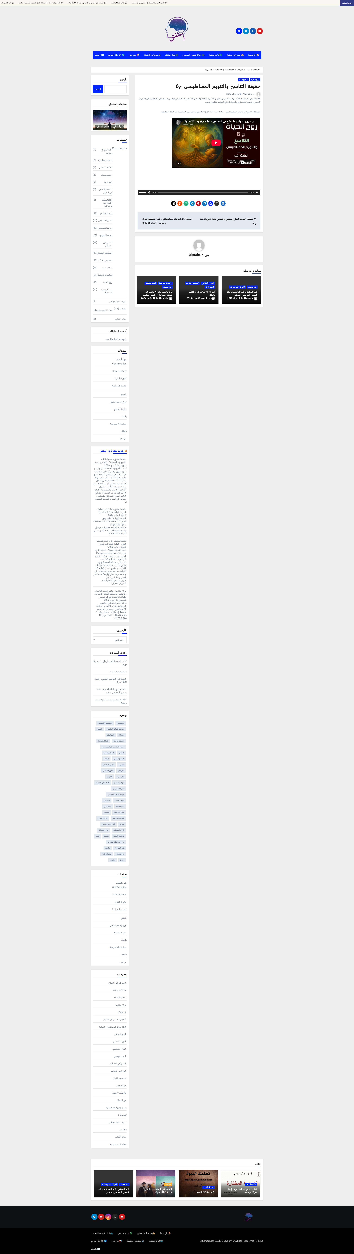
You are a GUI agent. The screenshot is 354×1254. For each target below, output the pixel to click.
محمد (106, 836)
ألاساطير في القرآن (106, 151)
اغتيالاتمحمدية (103, 741)
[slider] (143, 192)
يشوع (122, 860)
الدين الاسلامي (208, 283)
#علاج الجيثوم (224, 102)
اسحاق (121, 735)
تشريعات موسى (118, 789)
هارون (107, 848)
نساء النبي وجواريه (104, 310)
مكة (97, 836)
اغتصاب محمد (118, 741)
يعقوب (112, 860)
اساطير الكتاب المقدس (115, 729)
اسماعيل (110, 735)
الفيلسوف (120, 777)
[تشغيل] (256, 192)
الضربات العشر (108, 765)
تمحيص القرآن (192, 283)
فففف (124, 431)
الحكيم (121, 765)
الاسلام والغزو (109, 753)
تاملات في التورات (102, 783)
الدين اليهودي (105, 235)
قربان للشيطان (118, 830)
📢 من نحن (134, 55)
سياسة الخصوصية (118, 423)
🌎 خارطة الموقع (116, 55)
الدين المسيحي (105, 228)
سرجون (106, 812)
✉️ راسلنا (99, 55)
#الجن (218, 99)
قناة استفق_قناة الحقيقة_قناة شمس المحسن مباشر (116, 3)
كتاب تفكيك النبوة (194, 3)
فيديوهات (243, 79)
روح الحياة (255, 79)
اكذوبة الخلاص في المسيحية (113, 747)
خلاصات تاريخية (105, 275)
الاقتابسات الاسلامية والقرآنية (107, 202)
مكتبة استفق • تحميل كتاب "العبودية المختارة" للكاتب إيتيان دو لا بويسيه (110, 462)
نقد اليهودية (119, 848)
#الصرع (211, 99)
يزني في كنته (106, 854)
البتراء (106, 759)
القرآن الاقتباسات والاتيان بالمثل (35, 3)
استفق (99, 729)
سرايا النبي (107, 806)
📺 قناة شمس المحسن (193, 55)
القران (109, 777)
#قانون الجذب (211, 102)
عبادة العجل (103, 818)
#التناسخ (244, 99)
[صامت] (149, 192)
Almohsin (247, 94)
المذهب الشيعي (104, 253)
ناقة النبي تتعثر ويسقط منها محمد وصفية (71, 3)
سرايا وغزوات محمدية (106, 291)
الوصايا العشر (119, 783)
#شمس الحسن (253, 102)
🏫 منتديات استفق (235, 55)
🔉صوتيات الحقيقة (152, 55)
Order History (119, 371)
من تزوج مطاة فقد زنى (116, 842)
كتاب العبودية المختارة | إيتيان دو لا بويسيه (224, 3)
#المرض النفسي (175, 99)
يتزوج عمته (120, 854)
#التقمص (253, 99)
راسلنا (124, 416)
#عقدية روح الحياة (238, 102)
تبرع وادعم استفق (118, 401)
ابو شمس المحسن (105, 723)
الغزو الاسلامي (107, 771)
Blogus (259, 1241)
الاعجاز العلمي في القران (105, 191)
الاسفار (121, 753)
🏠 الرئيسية (253, 55)
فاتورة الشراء (120, 378)
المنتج (124, 394)
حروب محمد (119, 800)
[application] (199, 192)
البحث (123, 79)
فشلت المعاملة (119, 385)
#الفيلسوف (188, 99)
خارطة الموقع (120, 409)
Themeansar (207, 1241)
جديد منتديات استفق (112, 451)
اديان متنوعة (106, 174)
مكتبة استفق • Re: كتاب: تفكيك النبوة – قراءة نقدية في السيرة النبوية (112, 512)
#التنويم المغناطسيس (231, 99)
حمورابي (106, 800)
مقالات (123, 308)
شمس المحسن (118, 818)
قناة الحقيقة (104, 830)
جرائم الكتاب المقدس (116, 794)
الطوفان (121, 771)
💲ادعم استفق (215, 55)
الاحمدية (108, 182)
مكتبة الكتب (121, 318)
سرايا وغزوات (119, 812)
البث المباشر (151, 283)
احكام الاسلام (105, 167)
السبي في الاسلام (107, 244)
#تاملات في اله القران (159, 99)
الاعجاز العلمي (119, 759)
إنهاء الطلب (121, 359)
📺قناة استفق (171, 55)
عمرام (122, 824)
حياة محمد (107, 267)
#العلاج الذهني (200, 99)
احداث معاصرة (165, 283)
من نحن (123, 438)
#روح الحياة (144, 99)
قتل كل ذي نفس (108, 824)
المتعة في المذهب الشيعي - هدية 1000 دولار (162, 3)
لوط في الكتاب (118, 836)
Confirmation (119, 363)
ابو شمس (120, 723)
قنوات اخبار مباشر (237, 287)
